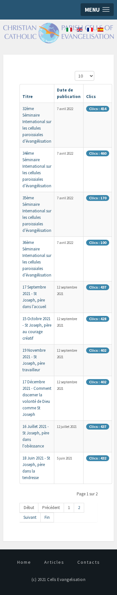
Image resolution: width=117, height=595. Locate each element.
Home (24, 562)
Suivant (29, 517)
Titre (27, 96)
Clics (91, 96)
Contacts (88, 562)
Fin (47, 517)
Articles (54, 562)
